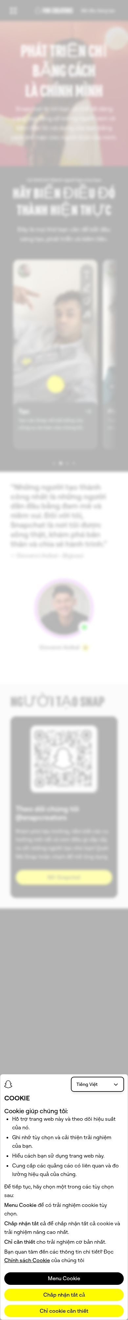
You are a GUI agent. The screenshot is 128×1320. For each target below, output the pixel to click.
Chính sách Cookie (27, 1260)
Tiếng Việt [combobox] (86, 1084)
